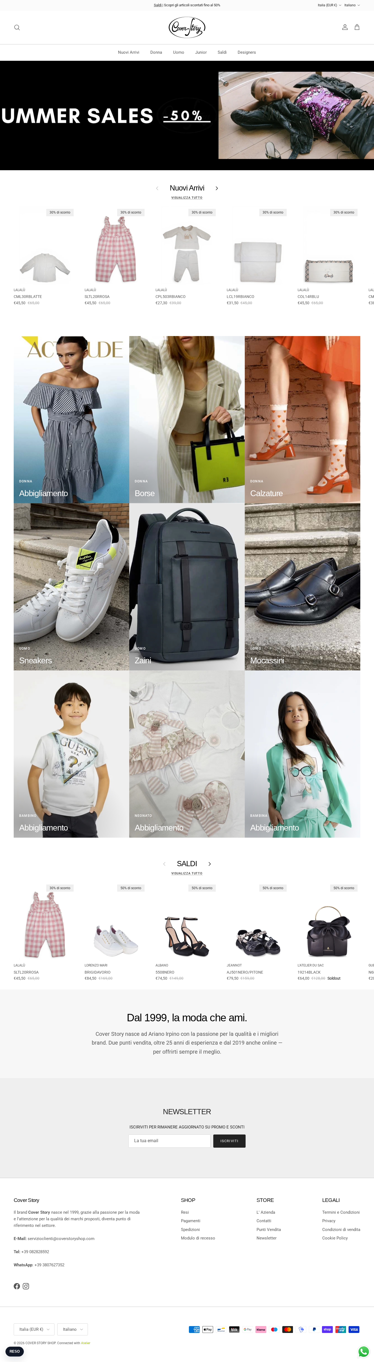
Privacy (328, 1220)
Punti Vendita (269, 1229)
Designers (247, 52)
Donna (156, 52)
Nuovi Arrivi (128, 52)
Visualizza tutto (187, 198)
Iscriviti (229, 1141)
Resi (185, 1212)
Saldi (158, 5)
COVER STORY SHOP (40, 1343)
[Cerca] (17, 27)
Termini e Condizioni (341, 1212)
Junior (201, 52)
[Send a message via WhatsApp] (363, 1351)
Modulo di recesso (198, 1238)
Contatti (264, 1220)
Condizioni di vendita (341, 1229)
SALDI (187, 864)
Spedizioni (190, 1229)
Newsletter (267, 1238)
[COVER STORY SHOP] (187, 27)
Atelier (85, 1343)
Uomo (178, 52)
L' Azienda (266, 1212)
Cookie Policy (335, 1238)
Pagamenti (190, 1220)
